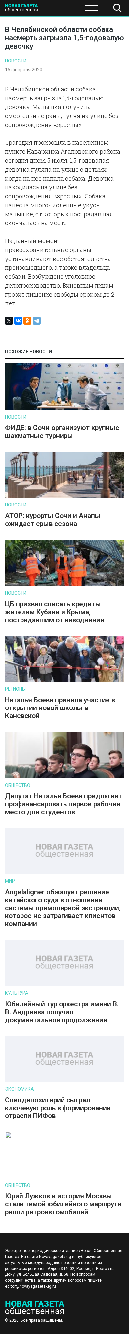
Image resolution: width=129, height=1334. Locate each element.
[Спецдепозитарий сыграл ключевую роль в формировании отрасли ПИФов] (64, 1080)
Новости (15, 60)
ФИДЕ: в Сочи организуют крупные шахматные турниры (62, 432)
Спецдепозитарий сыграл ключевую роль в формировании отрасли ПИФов (58, 1108)
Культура (16, 993)
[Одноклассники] (27, 321)
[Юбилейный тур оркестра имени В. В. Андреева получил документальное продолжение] (64, 984)
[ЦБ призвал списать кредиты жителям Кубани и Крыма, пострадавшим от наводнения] (64, 584)
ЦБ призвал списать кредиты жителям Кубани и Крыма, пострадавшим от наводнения (54, 612)
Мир (10, 881)
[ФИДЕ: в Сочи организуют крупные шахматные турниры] (64, 408)
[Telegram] (37, 321)
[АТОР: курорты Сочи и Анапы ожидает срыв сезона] (64, 496)
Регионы (15, 689)
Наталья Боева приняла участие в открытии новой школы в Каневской (60, 708)
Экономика (19, 1089)
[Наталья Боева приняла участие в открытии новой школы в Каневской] (64, 680)
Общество (57, 10)
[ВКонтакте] (18, 321)
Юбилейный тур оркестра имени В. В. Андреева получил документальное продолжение (62, 1012)
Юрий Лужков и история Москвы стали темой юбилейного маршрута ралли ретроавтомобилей (63, 1204)
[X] (9, 321)
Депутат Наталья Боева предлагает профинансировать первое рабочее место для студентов (63, 804)
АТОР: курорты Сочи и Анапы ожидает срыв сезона (53, 520)
